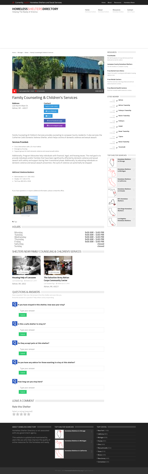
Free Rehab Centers (114, 79)
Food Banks (111, 56)
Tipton (121, 136)
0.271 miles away (23, 272)
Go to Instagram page (55, 125)
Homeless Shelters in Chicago (124, 160)
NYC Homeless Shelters (123, 200)
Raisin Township (124, 116)
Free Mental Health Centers (117, 88)
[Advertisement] (74, 33)
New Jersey (101, 458)
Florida (100, 441)
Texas (100, 451)
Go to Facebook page (55, 121)
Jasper (121, 126)
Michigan (20, 52)
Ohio (99, 444)
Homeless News (129, 2)
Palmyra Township (125, 110)
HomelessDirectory (35, 8)
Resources (117, 2)
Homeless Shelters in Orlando (124, 190)
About (109, 2)
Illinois (100, 455)
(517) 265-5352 (52, 106)
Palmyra (121, 121)
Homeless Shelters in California (124, 180)
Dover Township (124, 131)
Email (49, 116)
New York (101, 430)
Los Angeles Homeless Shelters (124, 220)
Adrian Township (124, 105)
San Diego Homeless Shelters (125, 210)
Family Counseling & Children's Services (41, 52)
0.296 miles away (54, 272)
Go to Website (51, 111)
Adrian (26, 52)
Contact (131, 10)
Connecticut (101, 462)
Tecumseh (121, 147)
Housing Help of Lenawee (24, 277)
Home (104, 2)
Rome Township (124, 142)
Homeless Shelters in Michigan (124, 170)
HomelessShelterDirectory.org (74, 471)
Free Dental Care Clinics (115, 71)
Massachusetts (103, 448)
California (101, 434)
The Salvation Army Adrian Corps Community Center (56, 279)
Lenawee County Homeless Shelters (119, 64)
